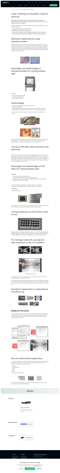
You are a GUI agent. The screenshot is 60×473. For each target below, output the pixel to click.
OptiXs (13, 9)
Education (40, 2)
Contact (44, 2)
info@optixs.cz (15, 458)
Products (20, 5)
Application (26, 5)
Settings (21, 468)
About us (29, 2)
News (32, 2)
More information (38, 465)
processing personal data (38, 456)
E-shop (48, 2)
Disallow (39, 468)
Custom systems (43, 5)
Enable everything (30, 468)
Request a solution (53, 5)
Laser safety (32, 5)
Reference (36, 2)
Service (38, 5)
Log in (53, 2)
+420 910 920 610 (15, 456)
